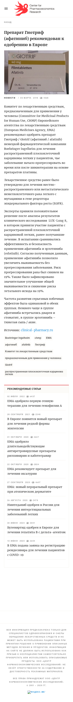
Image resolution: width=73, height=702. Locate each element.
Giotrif (8, 365)
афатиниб (11, 345)
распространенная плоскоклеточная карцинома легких (34, 373)
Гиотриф (40, 345)
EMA (49, 338)
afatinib (26, 345)
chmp (38, 338)
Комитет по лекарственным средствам (28, 351)
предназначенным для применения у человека (33, 358)
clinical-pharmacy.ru (37, 330)
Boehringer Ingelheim (17, 338)
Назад (8, 22)
